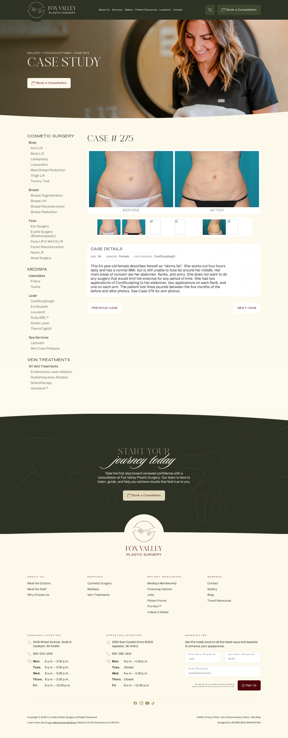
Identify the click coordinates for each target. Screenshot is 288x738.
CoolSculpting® (43, 301)
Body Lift (37, 153)
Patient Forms (156, 601)
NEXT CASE (247, 308)
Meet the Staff (36, 589)
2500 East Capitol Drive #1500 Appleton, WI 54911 (132, 644)
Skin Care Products (45, 348)
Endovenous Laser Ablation (51, 371)
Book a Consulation (146, 495)
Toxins (35, 286)
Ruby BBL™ (40, 317)
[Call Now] (210, 10)
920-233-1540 (43, 653)
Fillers (35, 281)
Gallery (129, 10)
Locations (165, 10)
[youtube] (147, 702)
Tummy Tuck (40, 181)
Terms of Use (228, 686)
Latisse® (37, 342)
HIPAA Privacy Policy (208, 717)
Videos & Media (158, 612)
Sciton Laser (40, 323)
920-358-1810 (122, 653)
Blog (210, 595)
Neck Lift (37, 252)
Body (32, 142)
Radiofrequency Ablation (49, 377)
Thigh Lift (38, 175)
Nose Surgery (41, 257)
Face (32, 220)
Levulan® (38, 312)
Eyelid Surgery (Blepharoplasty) (43, 233)
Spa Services (38, 337)
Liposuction (39, 164)
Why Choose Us (38, 595)
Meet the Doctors (38, 583)
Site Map (256, 717)
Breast (34, 189)
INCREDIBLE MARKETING (246, 722)
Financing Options (159, 589)
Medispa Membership (162, 583)
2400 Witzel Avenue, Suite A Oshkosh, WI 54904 (52, 644)
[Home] (51, 10)
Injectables (37, 275)
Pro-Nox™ (154, 606)
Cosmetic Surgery (99, 583)
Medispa (93, 589)
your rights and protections (61, 722)
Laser (33, 295)
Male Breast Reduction (48, 170)
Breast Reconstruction (47, 206)
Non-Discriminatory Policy (235, 717)
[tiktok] (153, 702)
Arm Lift (37, 148)
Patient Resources (146, 10)
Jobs (150, 595)
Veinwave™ (39, 388)
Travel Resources (219, 601)
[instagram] (141, 702)
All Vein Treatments (43, 366)
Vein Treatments (98, 595)
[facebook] (135, 702)
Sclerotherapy (41, 382)
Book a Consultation (241, 10)
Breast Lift (38, 200)
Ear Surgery (40, 226)
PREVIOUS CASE (105, 308)
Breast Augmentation (47, 195)
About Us (104, 10)
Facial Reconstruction (47, 246)
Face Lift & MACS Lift (47, 241)
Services (117, 10)
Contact (177, 10)
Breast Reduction (44, 211)
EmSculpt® (39, 306)
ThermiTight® (41, 328)
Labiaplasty (39, 159)
